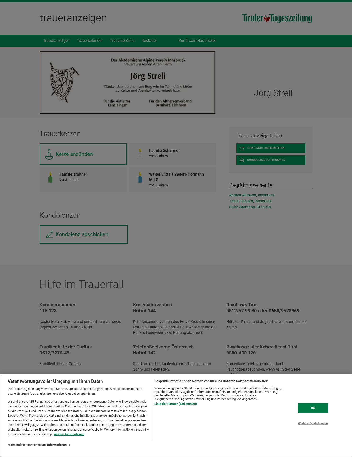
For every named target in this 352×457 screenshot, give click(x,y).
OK (313, 408)
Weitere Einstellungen (313, 423)
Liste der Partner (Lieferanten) (175, 404)
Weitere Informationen (69, 434)
